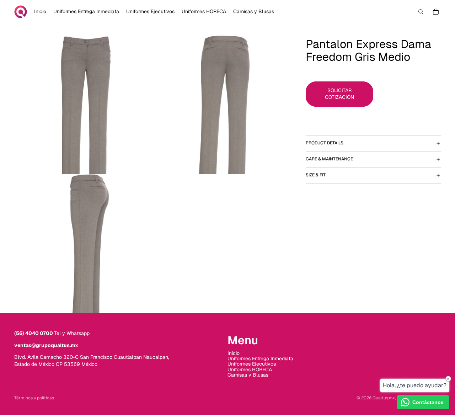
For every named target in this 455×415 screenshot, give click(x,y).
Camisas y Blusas (248, 375)
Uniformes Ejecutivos (252, 364)
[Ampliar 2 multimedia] (222, 105)
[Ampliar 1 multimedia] (83, 105)
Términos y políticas (34, 398)
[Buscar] (421, 12)
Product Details (324, 143)
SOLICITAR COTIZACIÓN (339, 93)
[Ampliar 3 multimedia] (83, 243)
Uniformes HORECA (250, 369)
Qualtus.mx (384, 398)
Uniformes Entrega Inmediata (260, 358)
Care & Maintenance (329, 159)
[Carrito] (436, 12)
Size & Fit (316, 175)
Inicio (234, 353)
